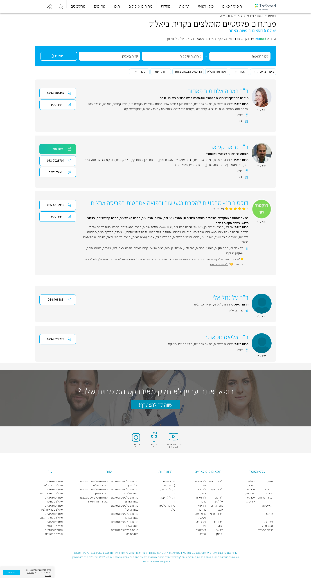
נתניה (97, 248)
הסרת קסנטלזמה (131, 227)
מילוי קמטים (120, 104)
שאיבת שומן (171, 104)
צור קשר (269, 514)
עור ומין (229, 227)
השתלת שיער (163, 237)
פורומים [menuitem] (99, 6)
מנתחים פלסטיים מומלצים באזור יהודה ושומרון (93, 499)
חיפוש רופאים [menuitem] (232, 6)
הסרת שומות (150, 227)
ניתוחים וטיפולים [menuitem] (140, 6)
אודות (270, 481)
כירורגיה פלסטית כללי (166, 507)
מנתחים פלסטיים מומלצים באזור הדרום (124, 499)
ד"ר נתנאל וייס (200, 483)
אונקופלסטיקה (133, 109)
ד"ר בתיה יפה (201, 524)
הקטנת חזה (136, 104)
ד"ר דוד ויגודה (216, 489)
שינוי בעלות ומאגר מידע (267, 524)
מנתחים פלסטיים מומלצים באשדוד (54, 532)
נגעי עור (198, 227)
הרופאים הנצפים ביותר (188, 71)
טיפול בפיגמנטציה (193, 232)
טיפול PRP (207, 237)
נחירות (101, 237)
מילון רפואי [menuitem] (206, 6)
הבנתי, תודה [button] (11, 572)
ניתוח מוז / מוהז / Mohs (157, 109)
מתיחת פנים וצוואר (222, 109)
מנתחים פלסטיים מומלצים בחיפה (54, 499)
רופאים (260, 15)
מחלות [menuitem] (165, 6)
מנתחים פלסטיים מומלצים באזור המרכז (124, 516)
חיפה (240, 115)
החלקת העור (105, 232)
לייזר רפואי (154, 232)
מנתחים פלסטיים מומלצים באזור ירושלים (93, 483)
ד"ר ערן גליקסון (220, 532)
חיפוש (59, 56)
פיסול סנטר (181, 165)
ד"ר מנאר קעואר (218, 524)
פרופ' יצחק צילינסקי (200, 516)
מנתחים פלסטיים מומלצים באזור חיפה (124, 532)
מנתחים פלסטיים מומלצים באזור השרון (124, 524)
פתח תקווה (221, 248)
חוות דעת (160, 71)
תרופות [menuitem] (184, 6)
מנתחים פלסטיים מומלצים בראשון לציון (52, 507)
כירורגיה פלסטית (245, 15)
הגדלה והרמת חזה (167, 491)
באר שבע (118, 248)
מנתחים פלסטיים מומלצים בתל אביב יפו (51, 491)
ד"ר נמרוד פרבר (201, 499)
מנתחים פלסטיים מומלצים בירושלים (53, 483)
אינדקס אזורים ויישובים (251, 500)
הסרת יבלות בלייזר (108, 227)
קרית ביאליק (141, 248)
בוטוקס (107, 104)
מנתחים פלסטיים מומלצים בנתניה (54, 524)
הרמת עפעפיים (153, 104)
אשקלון (239, 253)
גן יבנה (169, 248)
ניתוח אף (137, 160)
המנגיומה (211, 232)
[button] (60, 6)
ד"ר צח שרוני (217, 514)
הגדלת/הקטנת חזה (167, 499)
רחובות (200, 248)
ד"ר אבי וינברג (202, 491)
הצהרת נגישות (265, 497)
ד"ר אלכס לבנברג (201, 532)
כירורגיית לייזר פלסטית (186, 237)
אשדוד (178, 248)
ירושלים (107, 248)
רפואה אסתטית (203, 104)
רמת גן (209, 248)
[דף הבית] (263, 7)
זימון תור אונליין (216, 71)
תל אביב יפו (237, 248)
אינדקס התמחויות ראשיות (250, 491)
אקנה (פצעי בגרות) (143, 237)
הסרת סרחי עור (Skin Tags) (175, 227)
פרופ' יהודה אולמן (217, 507)
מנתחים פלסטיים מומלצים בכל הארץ (124, 483)
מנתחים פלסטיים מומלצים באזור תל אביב (124, 491)
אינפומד (271, 15)
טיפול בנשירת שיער (226, 237)
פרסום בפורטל (265, 530)
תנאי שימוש (267, 506)
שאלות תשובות (251, 483)
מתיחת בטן (186, 104)
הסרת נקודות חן (213, 227)
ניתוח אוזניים (196, 165)
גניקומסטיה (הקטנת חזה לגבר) (191, 109)
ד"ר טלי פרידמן (202, 507)
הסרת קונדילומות (228, 232)
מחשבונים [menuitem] (78, 6)
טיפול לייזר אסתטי (136, 232)
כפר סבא (189, 248)
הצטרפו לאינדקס (268, 491)
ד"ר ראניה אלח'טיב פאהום (218, 500)
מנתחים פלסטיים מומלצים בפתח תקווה (51, 516)
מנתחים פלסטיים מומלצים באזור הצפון (93, 491)
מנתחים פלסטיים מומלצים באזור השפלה (124, 507)
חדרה (128, 248)
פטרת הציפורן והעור (118, 237)
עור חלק (119, 232)
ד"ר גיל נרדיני (216, 481)
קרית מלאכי (157, 248)
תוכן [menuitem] (117, 6)
